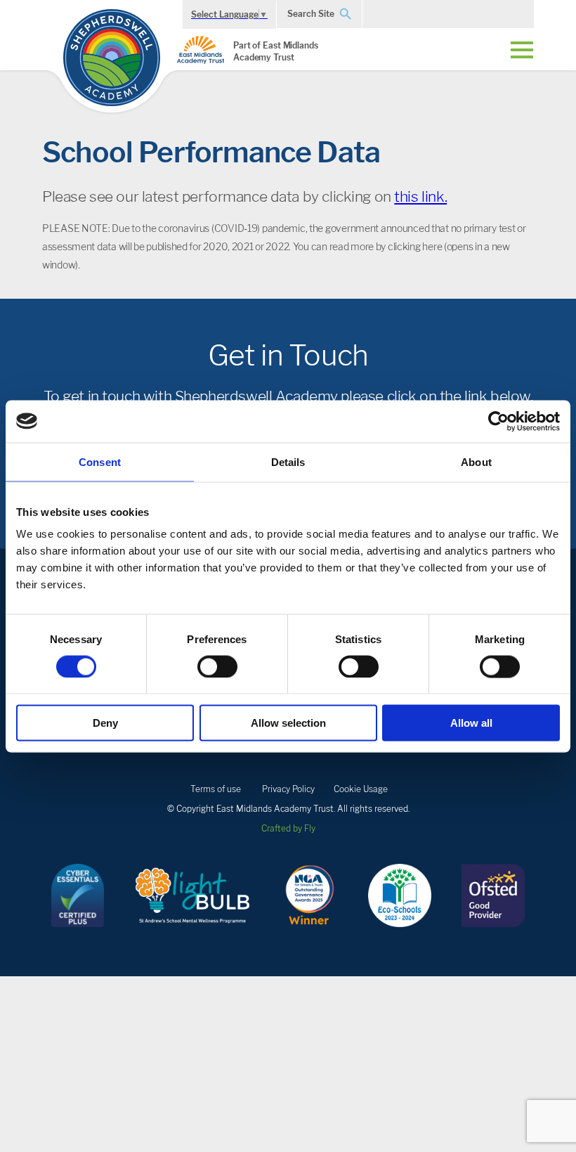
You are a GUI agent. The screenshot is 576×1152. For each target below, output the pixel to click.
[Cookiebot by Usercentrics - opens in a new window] (498, 421)
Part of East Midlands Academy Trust (275, 51)
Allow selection (288, 723)
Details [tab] (288, 461)
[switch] (217, 666)
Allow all (471, 723)
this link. (420, 196)
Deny (105, 723)
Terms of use (215, 789)
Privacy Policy (288, 789)
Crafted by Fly (288, 828)
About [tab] (476, 461)
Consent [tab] (100, 461)
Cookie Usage (361, 789)
